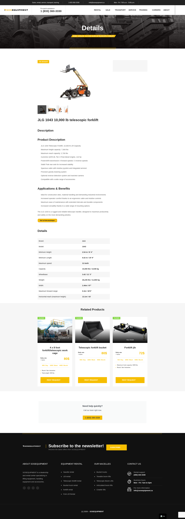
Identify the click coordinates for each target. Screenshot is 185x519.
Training (143, 10)
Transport (120, 10)
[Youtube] (33, 488)
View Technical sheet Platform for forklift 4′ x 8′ (55, 338)
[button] (116, 447)
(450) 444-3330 (139, 475)
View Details (56, 340)
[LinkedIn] (154, 3)
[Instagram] (146, 3)
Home (75, 36)
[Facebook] (143, 3)
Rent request (58, 379)
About (166, 10)
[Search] (180, 10)
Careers (156, 10)
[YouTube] (150, 3)
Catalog (81, 36)
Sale (108, 10)
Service (132, 10)
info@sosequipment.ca (96, 2)
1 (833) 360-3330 (51, 11)
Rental (97, 10)
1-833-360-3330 (73, 2)
